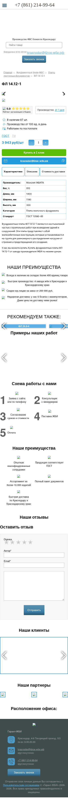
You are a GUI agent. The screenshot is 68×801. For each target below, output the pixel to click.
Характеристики (13, 171)
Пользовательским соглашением (21, 785)
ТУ (14, 136)
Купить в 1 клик (34, 152)
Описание (32, 171)
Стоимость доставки (53, 171)
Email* (7, 561)
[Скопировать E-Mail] (63, 161)
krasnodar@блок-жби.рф (45, 52)
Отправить (34, 610)
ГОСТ (5, 136)
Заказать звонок (34, 59)
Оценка (8, 539)
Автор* (7, 550)
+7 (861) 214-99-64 (35, 5)
